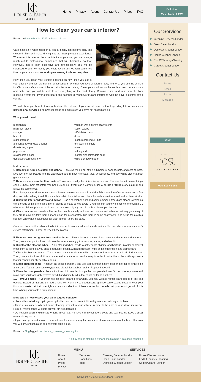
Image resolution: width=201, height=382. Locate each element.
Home (67, 11)
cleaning (58, 331)
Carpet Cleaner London (167, 65)
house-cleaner (59, 38)
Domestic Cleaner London (168, 49)
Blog (27, 331)
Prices (128, 11)
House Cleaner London (167, 55)
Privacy (81, 11)
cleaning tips (71, 331)
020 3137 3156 (167, 185)
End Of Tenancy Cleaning (168, 60)
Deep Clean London (165, 44)
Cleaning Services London (169, 39)
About (95, 11)
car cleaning (45, 331)
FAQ (140, 11)
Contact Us (111, 11)
